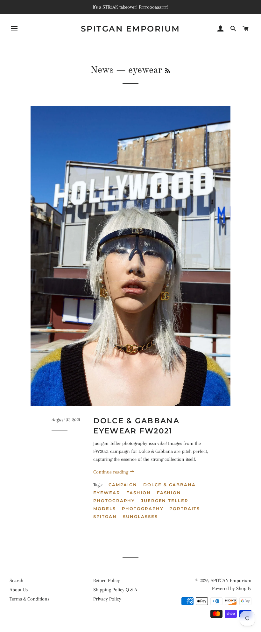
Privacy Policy (107, 599)
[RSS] (167, 71)
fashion (138, 492)
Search (16, 580)
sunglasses (140, 516)
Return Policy (106, 580)
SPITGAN (105, 516)
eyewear (106, 492)
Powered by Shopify (231, 588)
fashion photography (137, 496)
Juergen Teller (164, 500)
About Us (19, 590)
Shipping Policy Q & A (115, 590)
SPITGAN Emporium (130, 28)
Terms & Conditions (29, 599)
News (102, 70)
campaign (123, 484)
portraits (184, 508)
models (104, 508)
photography (142, 508)
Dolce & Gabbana (169, 484)
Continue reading (111, 472)
